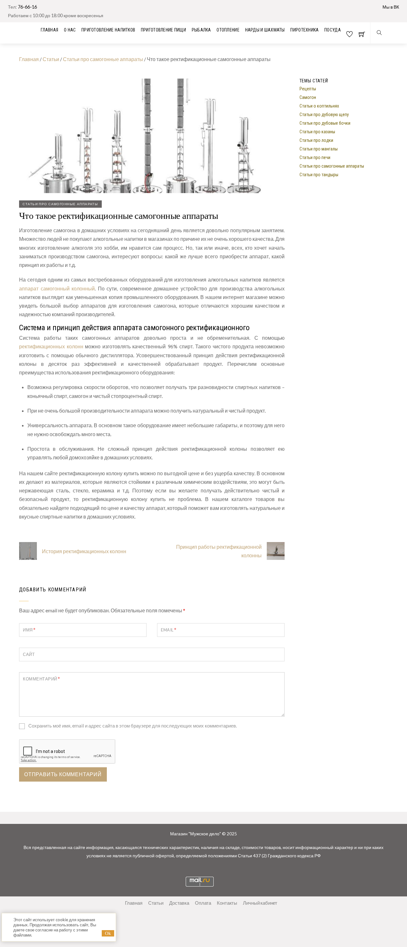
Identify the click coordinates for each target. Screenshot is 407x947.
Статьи (51, 59)
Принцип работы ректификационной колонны (219, 551)
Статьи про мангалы (319, 148)
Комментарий (41, 678)
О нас (70, 29)
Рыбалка (201, 29)
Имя (29, 629)
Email (168, 629)
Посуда (332, 29)
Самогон (308, 97)
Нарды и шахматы (265, 29)
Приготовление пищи (163, 29)
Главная (29, 59)
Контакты (227, 903)
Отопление (228, 29)
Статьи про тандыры (319, 174)
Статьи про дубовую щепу (324, 114)
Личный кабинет (260, 903)
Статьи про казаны (317, 131)
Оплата (203, 903)
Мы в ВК (391, 7)
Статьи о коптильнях (319, 105)
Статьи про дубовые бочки (325, 122)
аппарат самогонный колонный (57, 288)
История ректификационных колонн (84, 551)
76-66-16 (27, 7)
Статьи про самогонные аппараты (103, 59)
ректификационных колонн (51, 346)
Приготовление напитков (108, 29)
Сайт (29, 654)
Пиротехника (304, 29)
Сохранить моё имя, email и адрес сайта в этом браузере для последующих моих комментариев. (132, 725)
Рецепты (308, 88)
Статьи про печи (315, 157)
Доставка (179, 903)
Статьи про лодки (316, 140)
